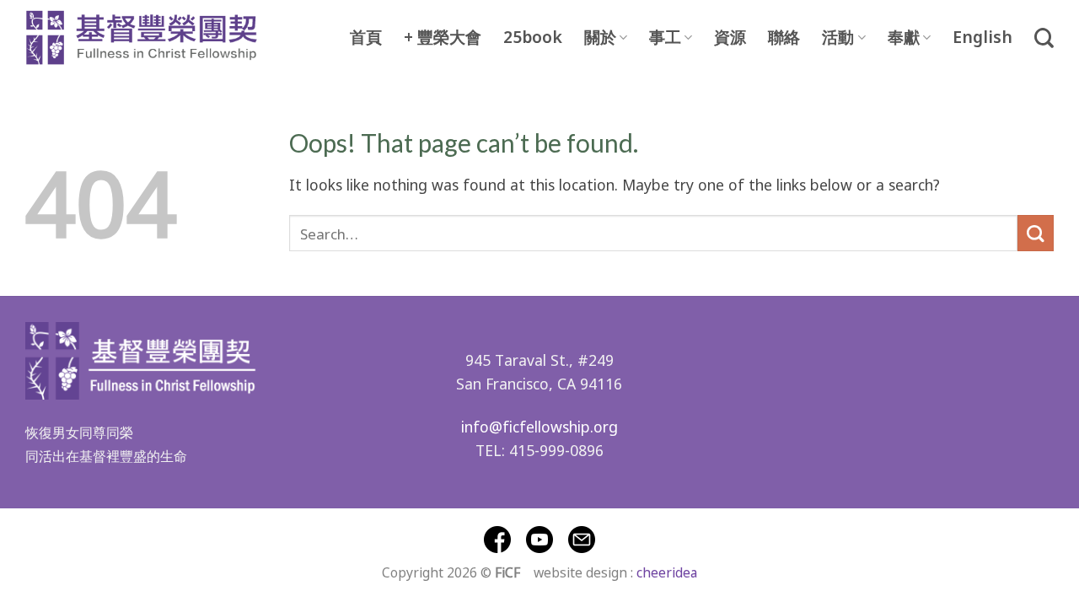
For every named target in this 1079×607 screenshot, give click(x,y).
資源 (730, 38)
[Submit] (1035, 233)
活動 (838, 37)
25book (532, 38)
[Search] (1044, 38)
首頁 (366, 38)
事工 (665, 37)
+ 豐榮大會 (442, 38)
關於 (600, 37)
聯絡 (784, 38)
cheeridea (666, 571)
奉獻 (904, 37)
